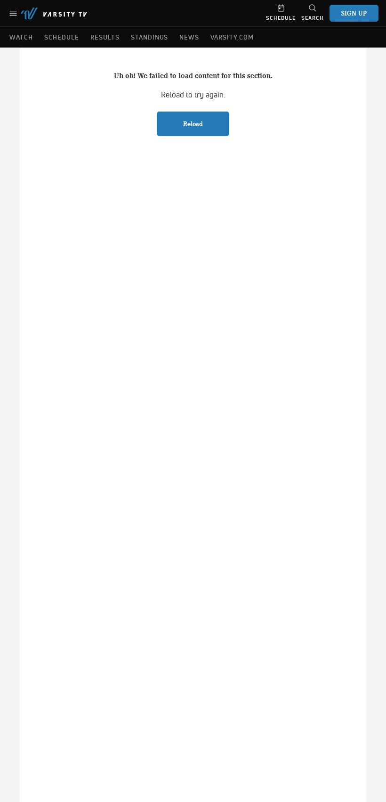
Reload (193, 124)
